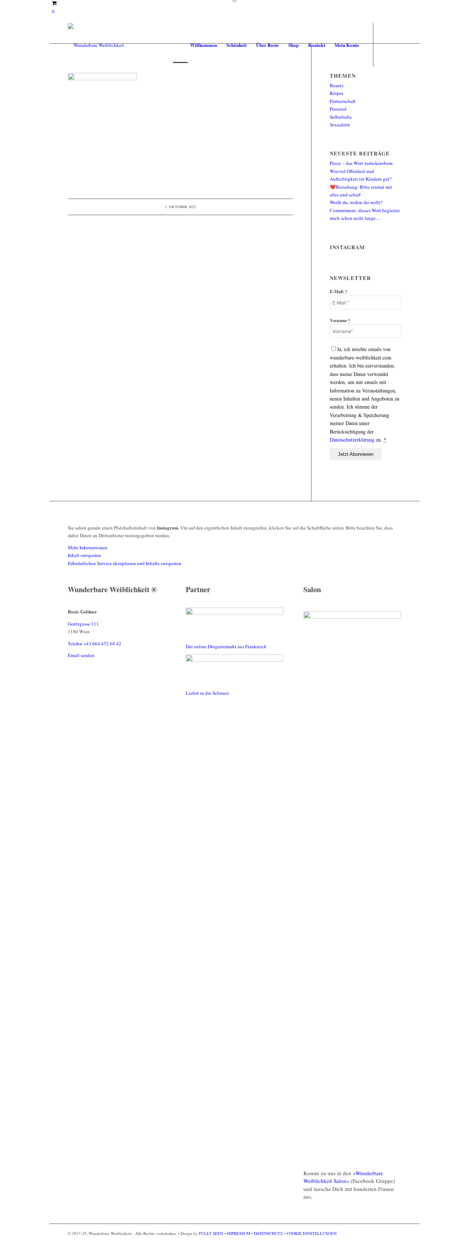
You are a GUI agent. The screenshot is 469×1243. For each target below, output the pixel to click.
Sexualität (340, 124)
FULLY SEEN (211, 1233)
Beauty (337, 85)
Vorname (340, 320)
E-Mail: (338, 291)
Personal (338, 109)
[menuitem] (203, 45)
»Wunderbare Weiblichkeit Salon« (343, 1176)
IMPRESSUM (238, 1233)
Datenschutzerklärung (353, 439)
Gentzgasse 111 (83, 623)
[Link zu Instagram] (395, 44)
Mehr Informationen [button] (87, 547)
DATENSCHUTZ (268, 1233)
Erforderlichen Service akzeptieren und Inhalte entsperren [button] (124, 563)
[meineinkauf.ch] (235, 660)
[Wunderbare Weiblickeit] (96, 45)
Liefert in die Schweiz (207, 693)
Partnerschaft (342, 101)
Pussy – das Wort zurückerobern (361, 163)
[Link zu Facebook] (384, 44)
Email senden (81, 655)
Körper (336, 93)
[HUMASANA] (235, 613)
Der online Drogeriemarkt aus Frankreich (226, 646)
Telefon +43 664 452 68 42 (94, 643)
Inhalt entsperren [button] (84, 555)
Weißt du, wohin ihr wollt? (356, 202)
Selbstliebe (341, 117)
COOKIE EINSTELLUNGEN (312, 1233)
